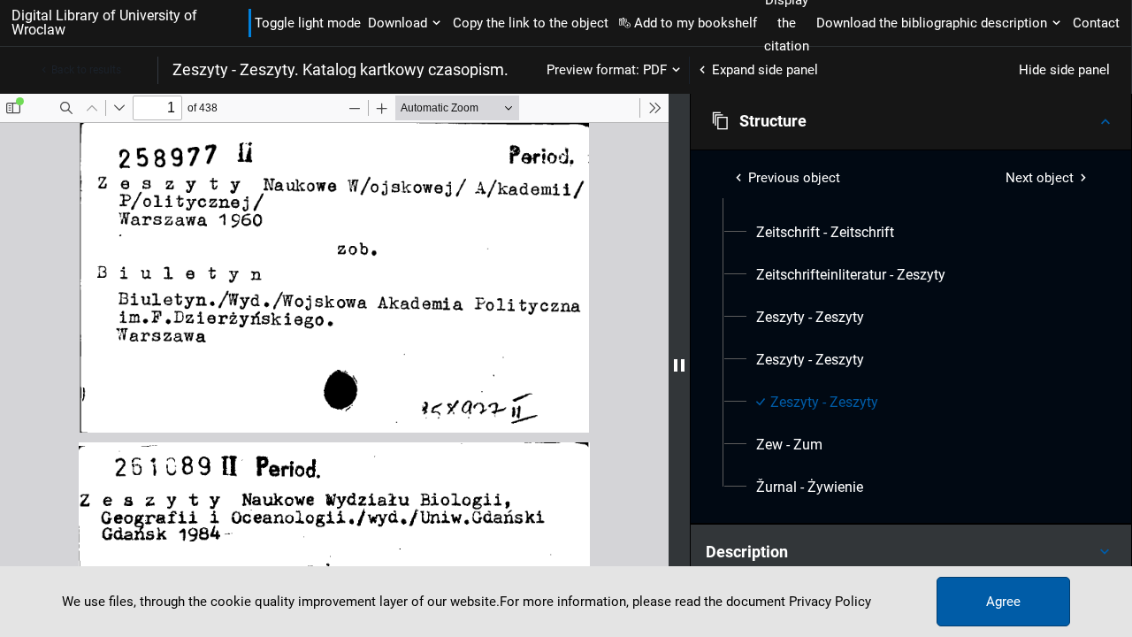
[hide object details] (679, 365)
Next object (1040, 178)
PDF (655, 70)
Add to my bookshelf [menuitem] (695, 23)
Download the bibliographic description (931, 23)
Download (397, 23)
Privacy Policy (830, 602)
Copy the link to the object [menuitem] (530, 23)
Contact (1096, 23)
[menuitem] (825, 232)
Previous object (794, 178)
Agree (1003, 602)
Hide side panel (1064, 70)
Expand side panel (765, 70)
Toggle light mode (308, 23)
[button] (911, 121)
